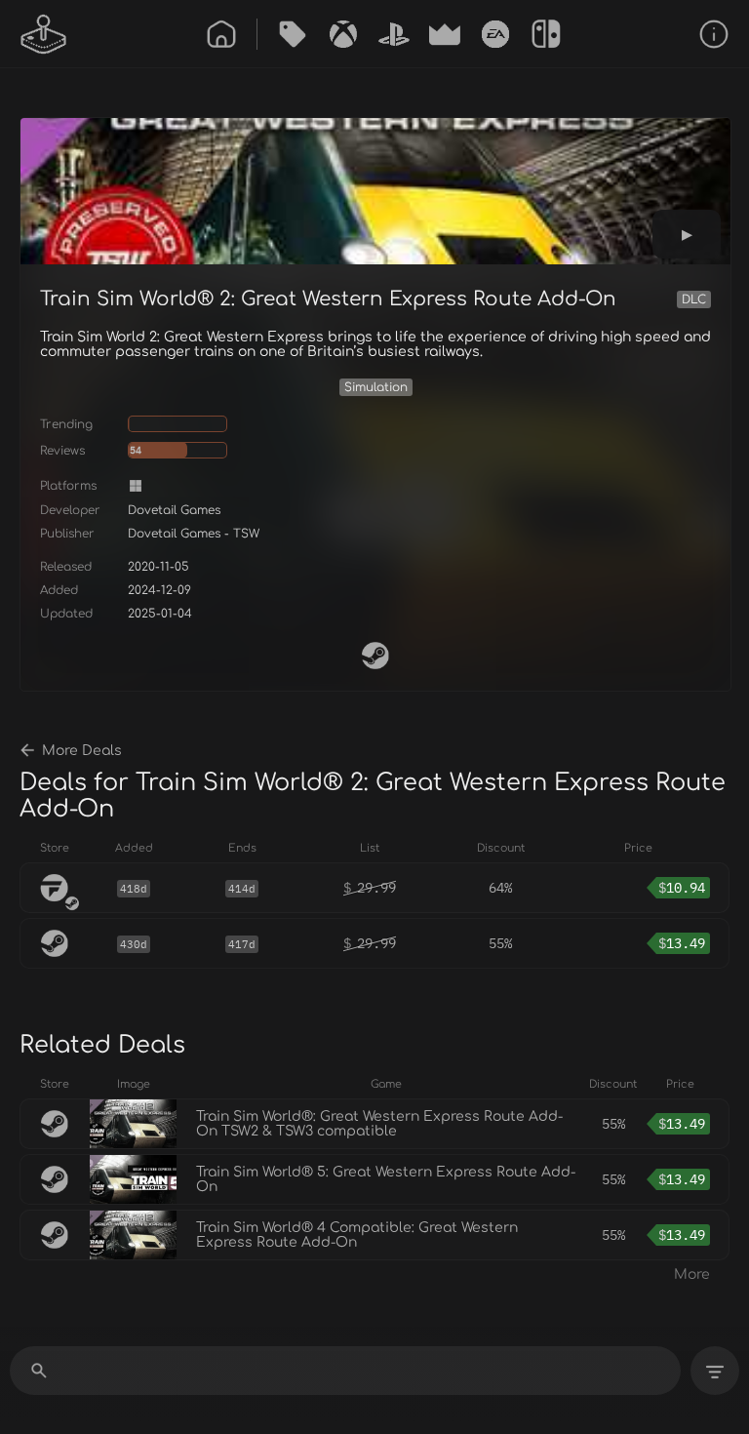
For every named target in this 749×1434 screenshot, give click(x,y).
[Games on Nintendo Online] (546, 34)
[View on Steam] (375, 655)
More (692, 1274)
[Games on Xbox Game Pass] (343, 34)
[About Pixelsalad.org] (713, 34)
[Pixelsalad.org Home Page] (44, 34)
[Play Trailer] (686, 234)
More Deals (82, 750)
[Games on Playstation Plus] (394, 34)
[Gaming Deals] (292, 34)
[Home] (221, 34)
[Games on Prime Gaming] (444, 34)
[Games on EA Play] (495, 34)
